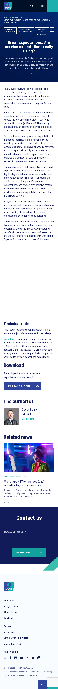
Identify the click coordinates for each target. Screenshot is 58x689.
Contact (8, 618)
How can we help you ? (15, 532)
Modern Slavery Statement (15, 675)
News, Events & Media (16, 637)
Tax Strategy (47, 671)
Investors (9, 631)
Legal (7, 671)
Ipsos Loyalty (10, 339)
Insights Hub (18, 17)
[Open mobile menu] (52, 6)
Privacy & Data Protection (20, 671)
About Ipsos (10, 612)
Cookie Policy (36, 671)
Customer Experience (10, 30)
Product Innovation (12, 476)
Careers (8, 626)
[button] (31, 6)
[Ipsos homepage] (8, 6)
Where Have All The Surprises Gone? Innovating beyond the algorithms (24, 483)
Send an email (28, 418)
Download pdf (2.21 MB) (19, 386)
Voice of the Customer (42, 31)
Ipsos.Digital (11, 644)
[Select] (42, 6)
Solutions (9, 600)
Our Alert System (32, 675)
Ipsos (6, 17)
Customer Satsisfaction (26, 30)
